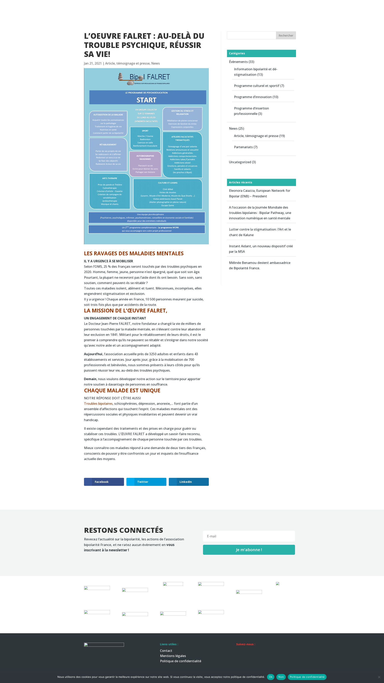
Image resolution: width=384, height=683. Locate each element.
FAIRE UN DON (369, 7)
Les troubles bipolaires (228, 7)
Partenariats (243, 147)
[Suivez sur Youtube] (271, 651)
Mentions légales (173, 656)
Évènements (238, 62)
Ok (271, 676)
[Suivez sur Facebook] (247, 651)
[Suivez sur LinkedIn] (239, 651)
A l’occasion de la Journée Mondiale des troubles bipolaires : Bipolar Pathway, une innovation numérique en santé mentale (260, 212)
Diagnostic (282, 7)
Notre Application (306, 7)
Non (281, 676)
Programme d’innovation (253, 97)
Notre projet (261, 7)
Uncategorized (240, 162)
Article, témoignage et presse (127, 63)
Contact (345, 7)
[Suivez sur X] (255, 651)
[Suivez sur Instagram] (263, 651)
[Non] (379, 677)
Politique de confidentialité (180, 661)
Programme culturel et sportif (256, 86)
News (327, 7)
